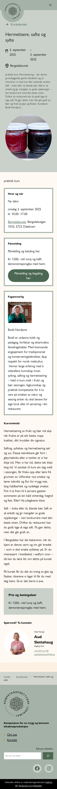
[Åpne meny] (50, 5)
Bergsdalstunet (17, 222)
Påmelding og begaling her (28, 275)
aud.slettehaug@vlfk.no (44, 654)
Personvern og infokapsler (30, 785)
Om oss (12, 734)
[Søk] (48, 756)
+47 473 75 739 (41, 651)
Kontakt (12, 740)
